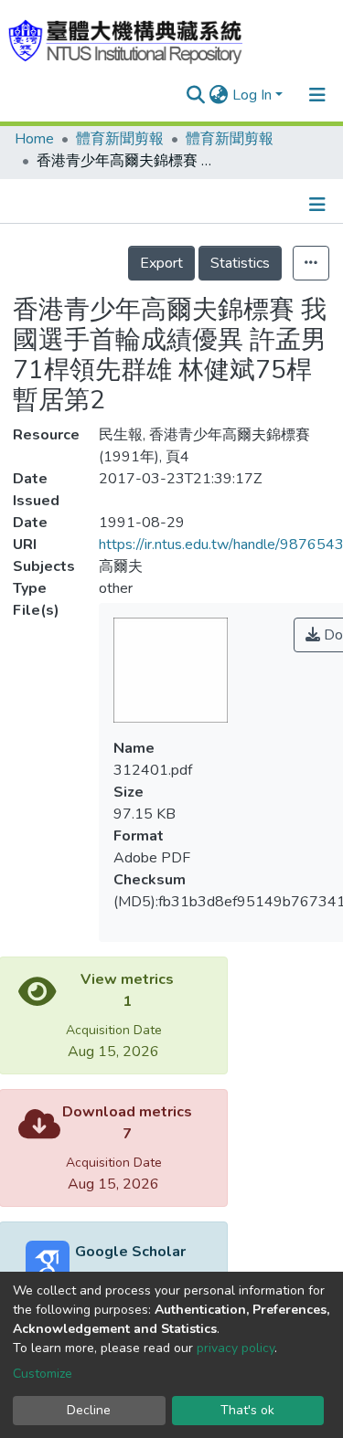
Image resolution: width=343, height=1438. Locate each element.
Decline (89, 1410)
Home (34, 139)
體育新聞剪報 (120, 139)
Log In (252, 95)
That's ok (247, 1410)
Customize (42, 1373)
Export (161, 263)
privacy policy (235, 1348)
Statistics (240, 263)
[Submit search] (196, 95)
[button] (219, 95)
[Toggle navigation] (317, 95)
